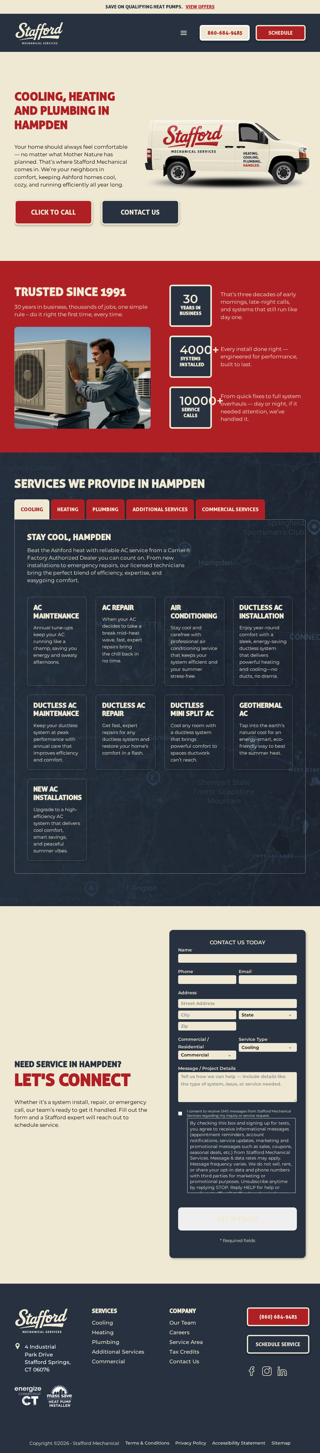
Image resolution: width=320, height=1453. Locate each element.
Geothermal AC (260, 709)
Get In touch (237, 1219)
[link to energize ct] (28, 1395)
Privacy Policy (190, 1443)
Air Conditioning (194, 611)
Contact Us (184, 1361)
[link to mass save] (59, 1395)
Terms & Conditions (147, 1443)
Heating (103, 1332)
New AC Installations (57, 793)
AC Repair (118, 607)
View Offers (200, 7)
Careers (179, 1332)
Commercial (108, 1361)
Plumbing (105, 1342)
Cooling (102, 1322)
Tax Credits (184, 1351)
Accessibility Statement (238, 1443)
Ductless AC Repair (123, 709)
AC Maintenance (56, 611)
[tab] (31, 509)
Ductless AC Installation (261, 611)
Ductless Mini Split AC (192, 709)
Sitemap (281, 1443)
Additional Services (118, 1351)
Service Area (186, 1342)
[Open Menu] (184, 33)
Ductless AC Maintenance (56, 709)
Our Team (182, 1322)
